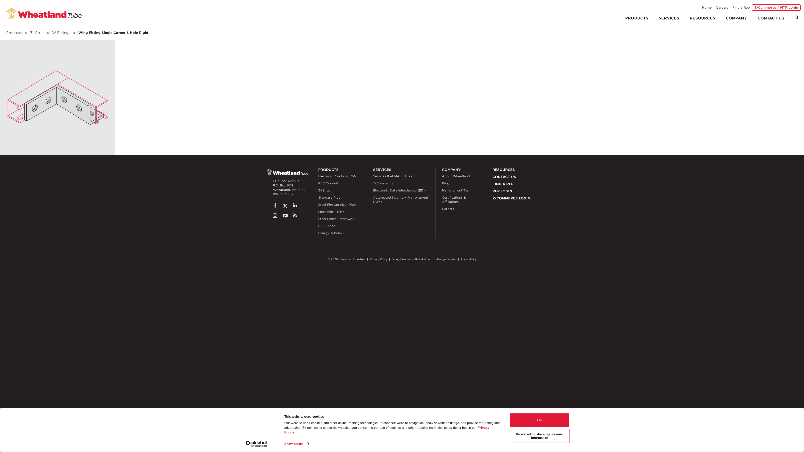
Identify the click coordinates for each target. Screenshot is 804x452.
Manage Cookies (446, 259)
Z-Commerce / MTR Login (776, 7)
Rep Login (502, 191)
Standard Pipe (329, 197)
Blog (445, 183)
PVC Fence (326, 226)
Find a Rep (741, 7)
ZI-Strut (37, 33)
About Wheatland (456, 176)
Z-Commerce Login (511, 198)
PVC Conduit (328, 183)
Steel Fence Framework (336, 219)
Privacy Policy (379, 259)
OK (539, 420)
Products (14, 33)
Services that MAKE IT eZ (393, 176)
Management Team (457, 190)
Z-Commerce (383, 183)
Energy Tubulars (331, 233)
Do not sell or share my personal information (539, 435)
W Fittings (61, 33)
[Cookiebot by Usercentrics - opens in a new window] (256, 444)
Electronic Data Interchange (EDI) (399, 190)
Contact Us (771, 18)
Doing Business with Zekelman (411, 259)
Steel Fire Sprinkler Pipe (337, 204)
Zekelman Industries (353, 259)
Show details (293, 444)
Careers (722, 7)
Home (707, 7)
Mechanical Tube (331, 211)
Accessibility (468, 259)
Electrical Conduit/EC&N (337, 176)
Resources (702, 18)
